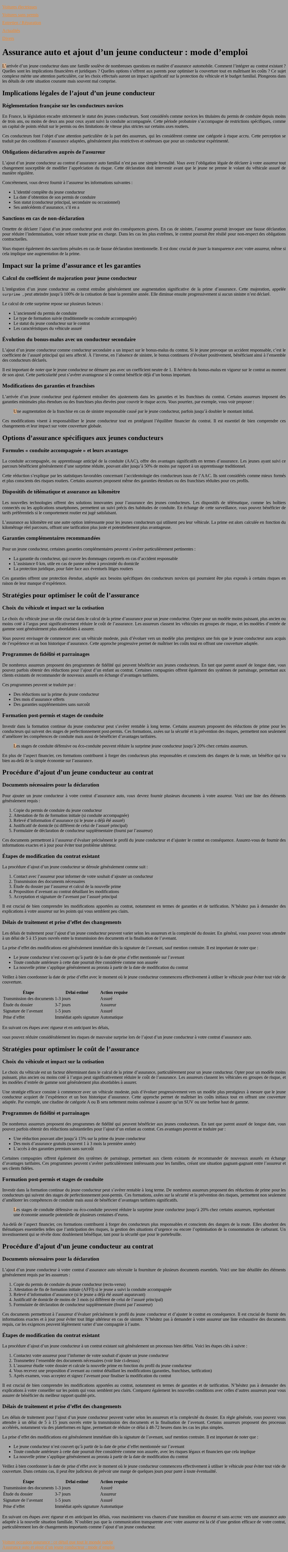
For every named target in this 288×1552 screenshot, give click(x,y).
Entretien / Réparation (21, 22)
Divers (8, 38)
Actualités (11, 30)
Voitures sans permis (20, 14)
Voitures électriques (19, 6)
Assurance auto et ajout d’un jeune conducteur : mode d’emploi (58, 1547)
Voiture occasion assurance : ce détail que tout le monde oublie (57, 1542)
